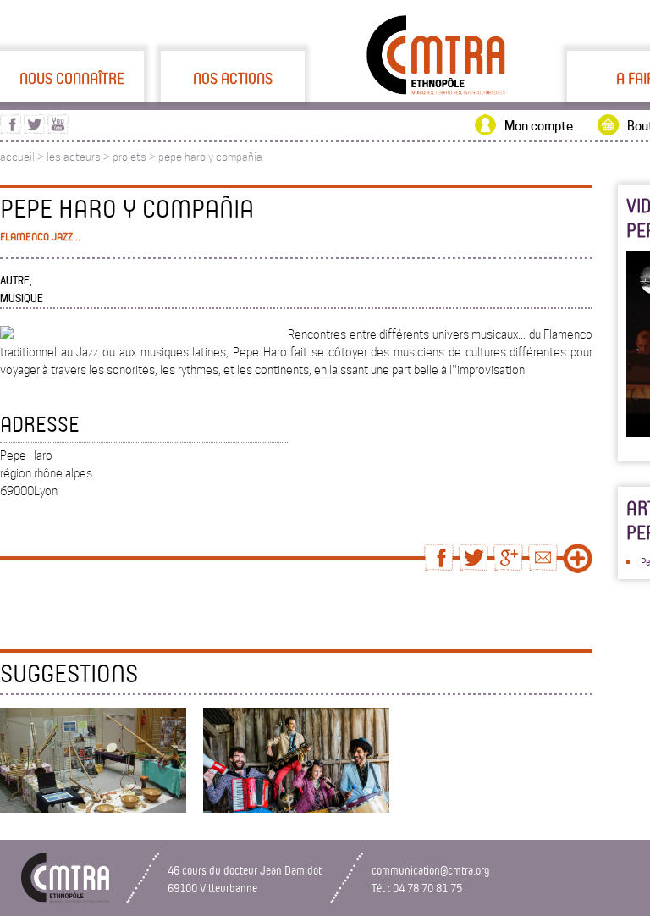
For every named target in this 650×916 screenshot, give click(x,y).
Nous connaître (71, 78)
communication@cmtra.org (431, 870)
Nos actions (233, 78)
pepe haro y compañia (210, 157)
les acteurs (74, 157)
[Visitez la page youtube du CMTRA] (58, 129)
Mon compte (538, 126)
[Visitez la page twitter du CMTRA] (34, 129)
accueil (17, 157)
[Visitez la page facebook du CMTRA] (10, 129)
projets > (135, 157)
